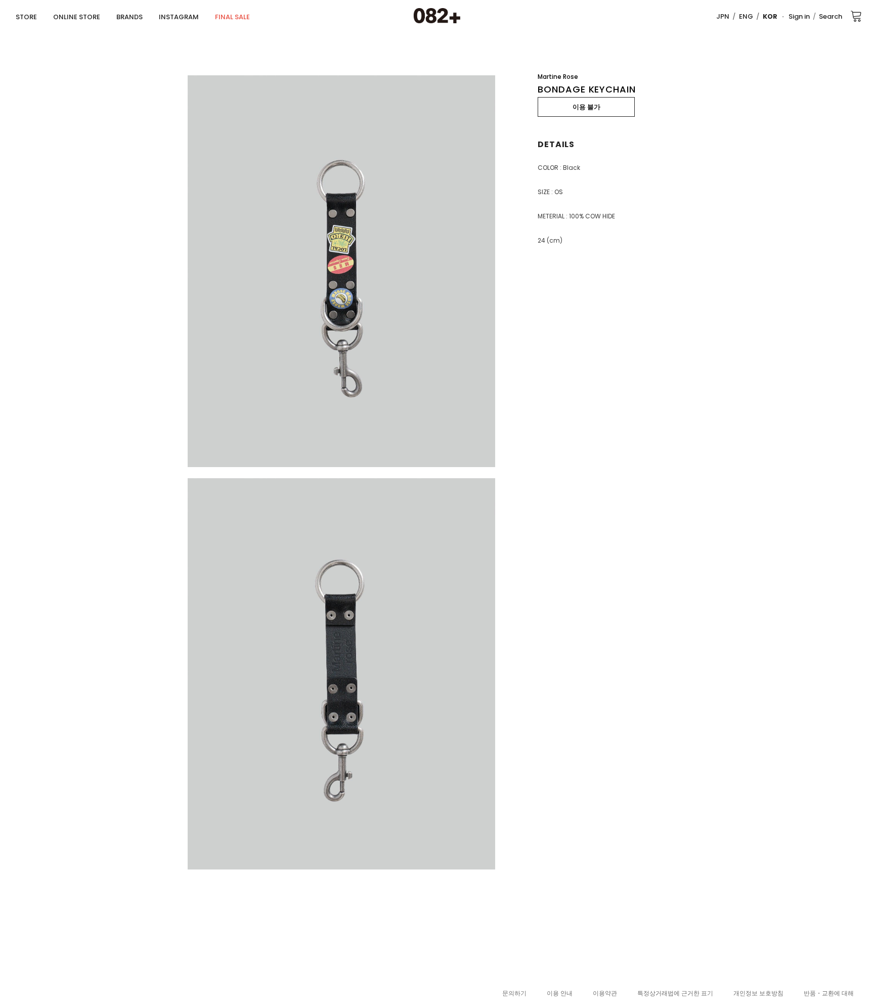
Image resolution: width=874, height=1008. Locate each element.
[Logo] (437, 16)
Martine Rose (558, 76)
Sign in (799, 16)
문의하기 (514, 993)
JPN (722, 16)
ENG (746, 16)
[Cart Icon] (856, 15)
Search (830, 16)
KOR (770, 16)
